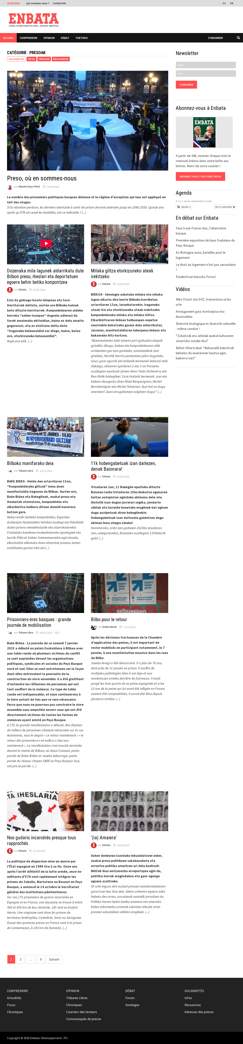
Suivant (54, 959)
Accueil (8, 38)
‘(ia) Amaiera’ (104, 837)
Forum (130, 998)
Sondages (132, 1005)
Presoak (44, 59)
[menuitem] (224, 3)
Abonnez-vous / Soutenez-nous (200, 176)
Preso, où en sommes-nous (42, 178)
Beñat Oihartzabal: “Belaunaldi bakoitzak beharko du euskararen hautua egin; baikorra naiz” (205, 353)
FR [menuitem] (231, 3)
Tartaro (81, 38)
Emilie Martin (110, 627)
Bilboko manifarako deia (30, 463)
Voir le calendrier (224, 206)
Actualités (14, 998)
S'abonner (215, 38)
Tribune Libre (26, 471)
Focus (11, 1005)
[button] (184, 207)
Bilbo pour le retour (109, 619)
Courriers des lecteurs (81, 1012)
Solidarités (59, 3)
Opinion (49, 38)
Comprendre (28, 38)
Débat (65, 38)
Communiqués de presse (83, 1019)
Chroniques (15, 1012)
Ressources (61, 59)
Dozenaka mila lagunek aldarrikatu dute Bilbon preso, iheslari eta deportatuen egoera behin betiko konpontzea (45, 276)
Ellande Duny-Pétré (29, 186)
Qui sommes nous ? (37, 3)
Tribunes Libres (77, 998)
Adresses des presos (199, 1012)
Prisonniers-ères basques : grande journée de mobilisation (39, 622)
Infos (31, 59)
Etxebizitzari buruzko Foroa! (196, 277)
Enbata (22, 289)
